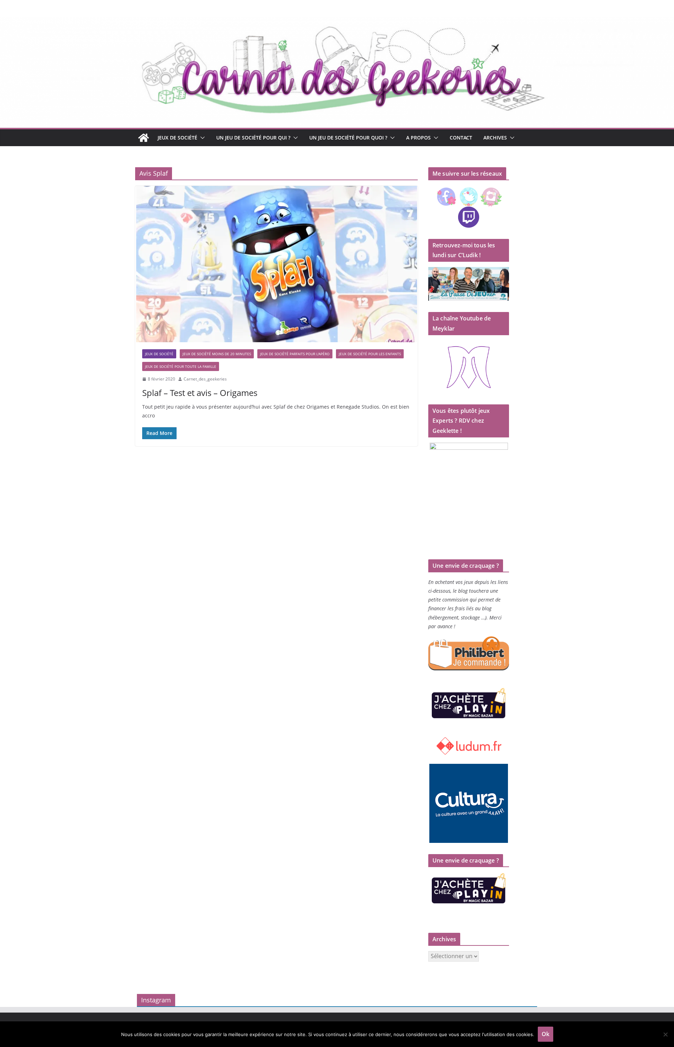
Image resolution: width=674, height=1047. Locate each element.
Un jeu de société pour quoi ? (348, 137)
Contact (461, 137)
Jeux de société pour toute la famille (180, 366)
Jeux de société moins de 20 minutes (217, 353)
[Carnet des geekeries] (337, 22)
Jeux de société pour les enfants (370, 353)
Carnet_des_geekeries (205, 379)
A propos (418, 137)
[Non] (665, 1034)
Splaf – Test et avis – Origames (199, 392)
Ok (545, 1034)
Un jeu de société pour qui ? (253, 137)
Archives (495, 137)
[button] (201, 138)
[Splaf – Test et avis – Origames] (276, 264)
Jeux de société (177, 137)
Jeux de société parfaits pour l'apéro (295, 353)
